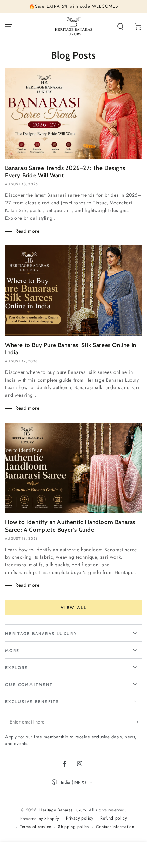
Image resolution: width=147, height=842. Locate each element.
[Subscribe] (138, 722)
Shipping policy (73, 827)
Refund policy (113, 818)
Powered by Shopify (39, 819)
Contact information (115, 827)
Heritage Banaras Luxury (62, 810)
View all (73, 608)
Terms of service (35, 827)
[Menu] (9, 26)
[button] (120, 26)
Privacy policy (79, 818)
